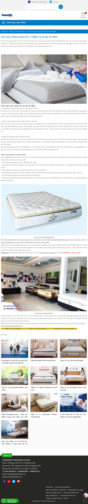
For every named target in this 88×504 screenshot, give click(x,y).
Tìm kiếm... (60, 7)
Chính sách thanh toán (71, 492)
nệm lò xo (40, 240)
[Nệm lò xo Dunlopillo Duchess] (44, 235)
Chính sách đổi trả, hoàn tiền (56, 490)
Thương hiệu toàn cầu (67, 495)
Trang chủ (49, 487)
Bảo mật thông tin (52, 495)
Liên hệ (55, 2)
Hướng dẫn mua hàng (75, 490)
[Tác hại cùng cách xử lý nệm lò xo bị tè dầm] (8, 15)
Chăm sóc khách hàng (39, 2)
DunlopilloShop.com (61, 240)
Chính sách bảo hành (62, 487)
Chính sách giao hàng (53, 492)
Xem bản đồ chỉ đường (47, 253)
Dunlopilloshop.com (76, 245)
